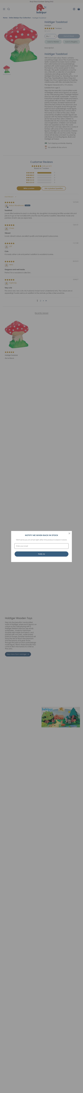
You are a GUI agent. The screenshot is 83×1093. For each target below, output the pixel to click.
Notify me (41, 554)
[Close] (69, 533)
